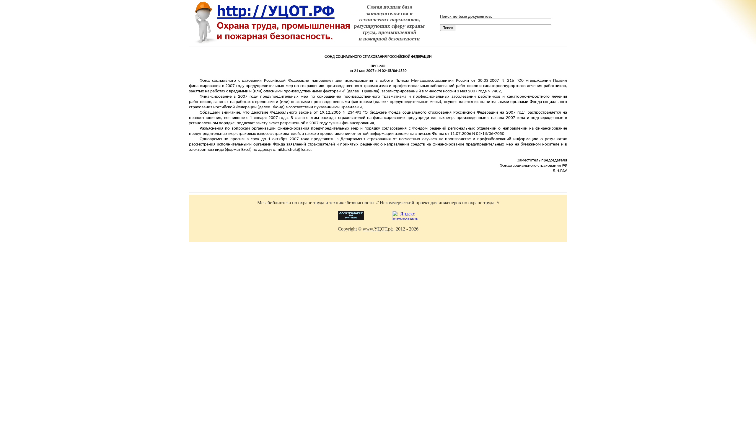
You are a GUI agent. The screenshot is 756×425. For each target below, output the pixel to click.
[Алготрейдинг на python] (351, 218)
